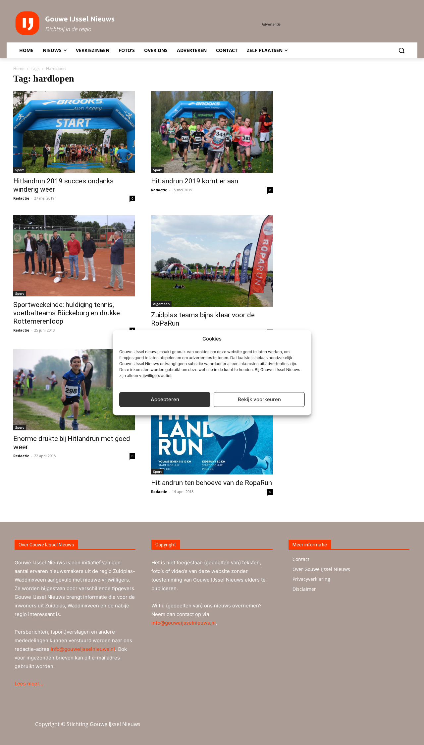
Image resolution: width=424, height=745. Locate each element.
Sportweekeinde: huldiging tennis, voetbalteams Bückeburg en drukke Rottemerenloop (66, 313)
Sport (19, 169)
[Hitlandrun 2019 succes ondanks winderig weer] (74, 131)
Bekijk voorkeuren (259, 399)
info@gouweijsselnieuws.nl (83, 649)
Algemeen (161, 303)
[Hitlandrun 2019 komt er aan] (212, 131)
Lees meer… (29, 683)
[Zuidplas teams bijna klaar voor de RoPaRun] (212, 261)
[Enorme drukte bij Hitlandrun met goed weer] (74, 389)
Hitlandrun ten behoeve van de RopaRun (211, 483)
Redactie (21, 198)
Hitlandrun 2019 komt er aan (194, 181)
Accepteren (165, 399)
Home (19, 68)
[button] (401, 50)
